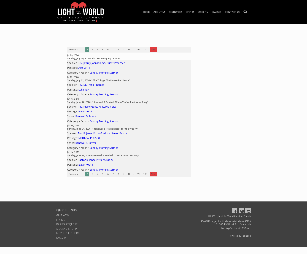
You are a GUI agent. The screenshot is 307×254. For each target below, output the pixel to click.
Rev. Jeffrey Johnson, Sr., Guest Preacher (101, 63)
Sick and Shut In (66, 228)
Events (190, 11)
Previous (73, 49)
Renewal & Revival (85, 116)
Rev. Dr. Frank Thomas (91, 84)
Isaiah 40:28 (85, 111)
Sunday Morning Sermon (104, 72)
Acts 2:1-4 (84, 67)
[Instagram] (248, 210)
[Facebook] (234, 210)
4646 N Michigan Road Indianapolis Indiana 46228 (226, 221)
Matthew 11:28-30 (89, 138)
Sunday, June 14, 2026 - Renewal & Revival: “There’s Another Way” (103, 155)
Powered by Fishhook (240, 235)
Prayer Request (66, 224)
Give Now (62, 215)
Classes (216, 11)
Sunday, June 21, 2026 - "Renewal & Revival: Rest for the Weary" (102, 128)
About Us (160, 11)
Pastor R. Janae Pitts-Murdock (95, 160)
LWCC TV (203, 11)
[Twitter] (241, 210)
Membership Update (69, 233)
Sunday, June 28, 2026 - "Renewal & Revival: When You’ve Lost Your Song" (107, 102)
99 (138, 49)
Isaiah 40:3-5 (85, 164)
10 (129, 49)
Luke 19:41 (84, 89)
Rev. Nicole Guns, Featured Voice (97, 106)
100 (145, 49)
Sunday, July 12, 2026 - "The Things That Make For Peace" (98, 80)
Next (153, 49)
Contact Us (232, 11)
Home (146, 11)
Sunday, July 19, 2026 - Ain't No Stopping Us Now (93, 58)
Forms (60, 220)
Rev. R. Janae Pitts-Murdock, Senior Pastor (102, 133)
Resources (175, 11)
